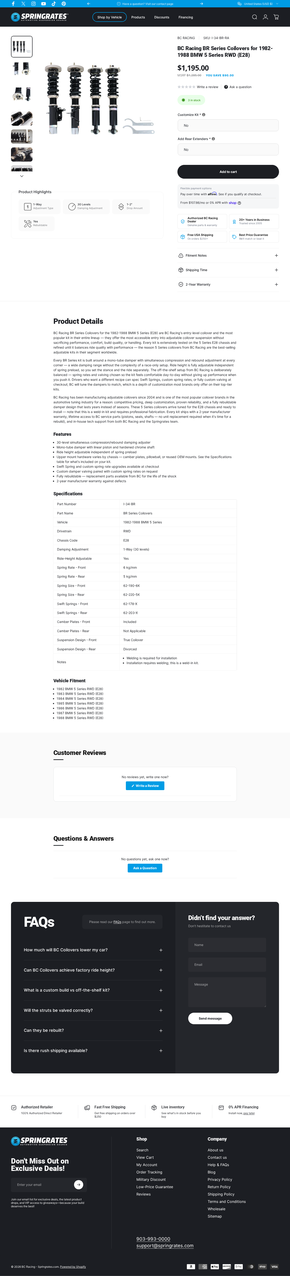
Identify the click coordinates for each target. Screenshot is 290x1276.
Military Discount (151, 1179)
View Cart (145, 1157)
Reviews (143, 1194)
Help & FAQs (218, 1164)
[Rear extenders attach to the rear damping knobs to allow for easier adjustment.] (213, 139)
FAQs (117, 922)
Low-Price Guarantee (154, 1186)
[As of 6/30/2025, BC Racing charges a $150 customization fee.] (203, 114)
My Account (146, 1164)
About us (215, 1150)
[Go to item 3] (22, 97)
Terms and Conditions (227, 1201)
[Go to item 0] (22, 46)
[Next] (201, 3)
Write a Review (149, 787)
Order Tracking (149, 1172)
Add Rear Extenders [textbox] (210, 139)
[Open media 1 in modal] (100, 100)
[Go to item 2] (22, 72)
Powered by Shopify (73, 1266)
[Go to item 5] (22, 136)
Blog (211, 1172)
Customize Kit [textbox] (205, 115)
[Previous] (89, 3)
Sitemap (215, 1216)
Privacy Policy (220, 1179)
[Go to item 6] (22, 154)
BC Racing (186, 38)
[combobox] (258, 3)
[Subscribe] (78, 1184)
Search (142, 1150)
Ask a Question (147, 869)
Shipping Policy (221, 1194)
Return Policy (219, 1186)
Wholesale (216, 1209)
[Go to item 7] (22, 172)
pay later (248, 1113)
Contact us (217, 1157)
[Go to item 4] (22, 119)
